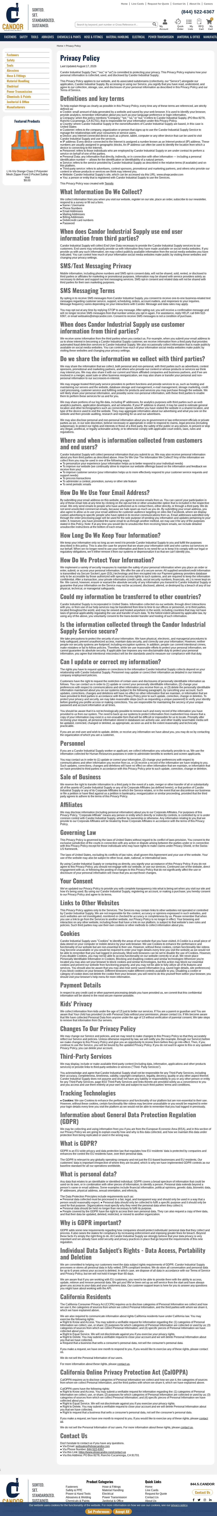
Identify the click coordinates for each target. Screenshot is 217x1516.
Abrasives (48, 37)
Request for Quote (158, 4)
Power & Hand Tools (78, 1493)
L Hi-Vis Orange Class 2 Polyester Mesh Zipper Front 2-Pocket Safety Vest (27, 174)
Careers (208, 4)
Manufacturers (16, 107)
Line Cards (137, 4)
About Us (194, 4)
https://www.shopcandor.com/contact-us (102, 1452)
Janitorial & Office (188, 37)
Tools (34, 37)
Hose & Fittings (93, 37)
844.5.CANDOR (202, 1484)
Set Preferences (98, 1511)
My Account (164, 27)
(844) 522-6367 (197, 11)
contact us (123, 1364)
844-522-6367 (95, 1449)
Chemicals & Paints (69, 37)
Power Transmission (161, 37)
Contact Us (179, 4)
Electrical (138, 37)
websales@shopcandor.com (93, 1446)
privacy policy (179, 1505)
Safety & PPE (74, 1490)
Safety (24, 37)
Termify (109, 183)
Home (124, 4)
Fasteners (10, 37)
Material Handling (117, 37)
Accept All (122, 1511)
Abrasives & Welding (78, 1497)
